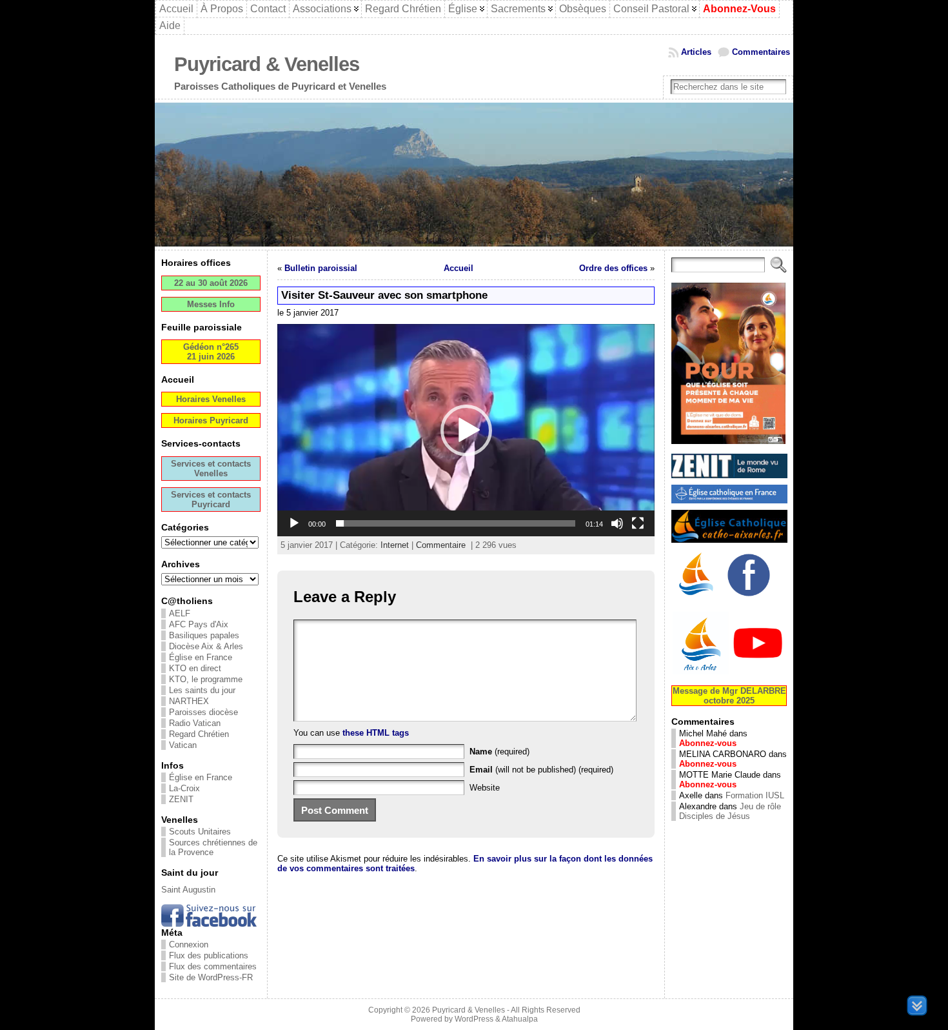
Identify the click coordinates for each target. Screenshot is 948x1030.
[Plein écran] (637, 523)
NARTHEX (189, 701)
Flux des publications (208, 955)
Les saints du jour (202, 690)
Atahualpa (520, 1019)
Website (484, 788)
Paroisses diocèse (203, 712)
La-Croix (184, 788)
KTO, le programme (205, 679)
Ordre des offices (613, 268)
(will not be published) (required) (541, 769)
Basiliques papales (204, 635)
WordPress (474, 1019)
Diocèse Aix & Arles (206, 646)
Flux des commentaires (213, 966)
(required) (499, 751)
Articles (696, 52)
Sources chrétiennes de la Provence (213, 847)
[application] (466, 430)
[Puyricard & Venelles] (474, 175)
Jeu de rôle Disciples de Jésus (730, 811)
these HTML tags (375, 733)
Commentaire (441, 545)
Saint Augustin (188, 889)
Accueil (458, 268)
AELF (179, 613)
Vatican (183, 745)
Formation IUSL (755, 795)
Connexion (188, 944)
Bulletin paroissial (320, 268)
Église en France (200, 657)
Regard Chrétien (199, 734)
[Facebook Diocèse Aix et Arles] (697, 598)
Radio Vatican (195, 723)
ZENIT (181, 799)
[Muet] (617, 523)
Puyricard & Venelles (266, 64)
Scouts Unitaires (200, 831)
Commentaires (761, 52)
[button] (466, 430)
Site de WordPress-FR (211, 977)
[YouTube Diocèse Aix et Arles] (729, 673)
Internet (394, 545)
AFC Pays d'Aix (198, 624)
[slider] (455, 523)
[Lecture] (294, 523)
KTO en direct (195, 668)
